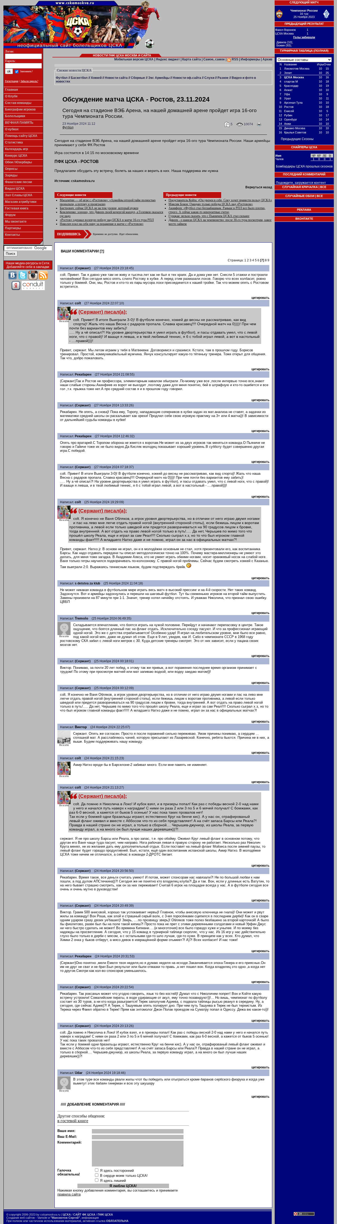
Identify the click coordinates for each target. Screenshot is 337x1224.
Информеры (250, 59)
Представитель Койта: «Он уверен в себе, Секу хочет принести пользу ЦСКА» (220, 200)
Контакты (12, 235)
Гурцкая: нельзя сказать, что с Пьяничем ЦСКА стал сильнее (208, 216)
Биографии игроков (20, 109)
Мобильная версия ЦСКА (133, 59)
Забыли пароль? (29, 81)
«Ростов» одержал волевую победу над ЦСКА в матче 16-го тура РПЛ (107, 220)
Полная (321, 50)
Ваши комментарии (80, 251)
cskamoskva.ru (83, 181)
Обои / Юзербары (18, 162)
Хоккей (96, 78)
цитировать (260, 298)
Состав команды (18, 103)
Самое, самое (214, 59)
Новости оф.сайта (187, 78)
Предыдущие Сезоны (297, 139)
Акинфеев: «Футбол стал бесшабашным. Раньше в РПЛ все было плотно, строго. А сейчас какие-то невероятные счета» (216, 210)
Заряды (11, 175)
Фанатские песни (18, 182)
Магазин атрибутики (20, 202)
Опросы (11, 169)
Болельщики (15, 116)
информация (90, 1217)
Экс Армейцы (159, 78)
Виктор (81, 727)
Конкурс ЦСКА (16, 155)
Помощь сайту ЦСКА (21, 136)
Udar (78, 1073)
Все (323, 187)
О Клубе (11, 96)
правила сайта (69, 1194)
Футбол (62, 78)
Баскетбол (79, 78)
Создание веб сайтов (20, 1217)
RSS (234, 59)
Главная (11, 90)
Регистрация (11, 81)
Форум (10, 215)
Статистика (14, 142)
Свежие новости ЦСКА (74, 70)
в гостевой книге (72, 1121)
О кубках (12, 129)
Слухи (209, 78)
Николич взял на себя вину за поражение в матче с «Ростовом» (101, 224)
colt (78, 303)
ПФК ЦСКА (105, 1214)
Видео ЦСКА (15, 188)
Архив (267, 59)
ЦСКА (67, 1214)
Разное (223, 78)
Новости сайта (116, 78)
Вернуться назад (258, 187)
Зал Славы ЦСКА (18, 195)
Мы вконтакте (16, 221)
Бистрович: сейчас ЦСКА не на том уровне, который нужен (99, 208)
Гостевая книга (16, 208)
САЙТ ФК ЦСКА (84, 1214)
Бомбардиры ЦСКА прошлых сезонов (304, 166)
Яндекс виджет (168, 59)
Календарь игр (16, 149)
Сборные (138, 78)
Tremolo (81, 618)
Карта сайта (191, 59)
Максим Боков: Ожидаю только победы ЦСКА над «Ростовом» (210, 204)
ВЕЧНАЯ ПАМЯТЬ (19, 122)
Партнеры (13, 228)
